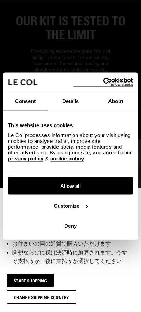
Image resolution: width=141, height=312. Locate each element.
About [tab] (115, 101)
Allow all (70, 186)
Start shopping (30, 280)
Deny (70, 225)
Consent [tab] (25, 101)
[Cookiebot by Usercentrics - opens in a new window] (103, 82)
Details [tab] (70, 101)
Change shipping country (41, 297)
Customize (66, 206)
